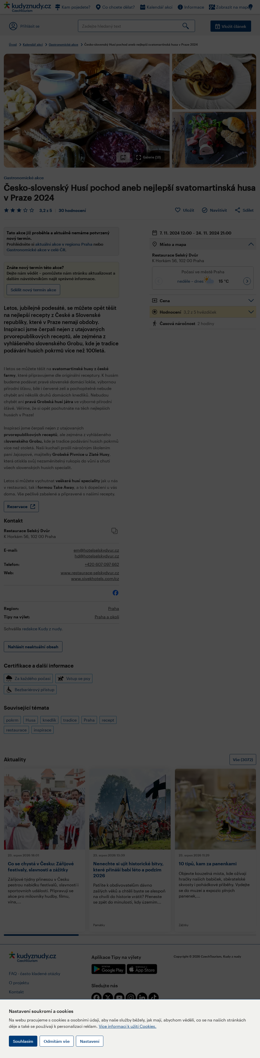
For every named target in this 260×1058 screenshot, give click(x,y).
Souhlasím (23, 1041)
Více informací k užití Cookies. (127, 1026)
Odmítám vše (57, 1041)
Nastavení (89, 1041)
